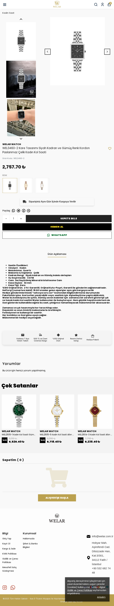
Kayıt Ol (6, 543)
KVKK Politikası (9, 553)
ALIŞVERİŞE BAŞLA (57, 497)
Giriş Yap (6, 538)
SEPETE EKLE (68, 218)
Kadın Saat (8, 12)
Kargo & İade (9, 548)
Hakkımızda (28, 538)
